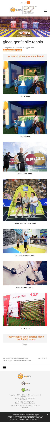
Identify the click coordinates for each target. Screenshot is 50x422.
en (22, 2)
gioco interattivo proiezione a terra (20, 360)
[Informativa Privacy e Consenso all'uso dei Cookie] (25, 406)
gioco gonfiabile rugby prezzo (19, 358)
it (28, 2)
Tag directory (42, 358)
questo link (39, 416)
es (25, 2)
